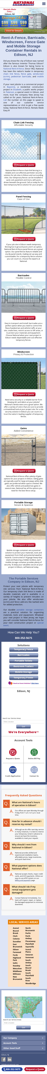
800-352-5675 (23, 637)
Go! (23, 726)
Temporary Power (23, 677)
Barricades (23, 276)
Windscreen (23, 353)
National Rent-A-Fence (13, 68)
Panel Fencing (23, 197)
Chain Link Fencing (23, 123)
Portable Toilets (23, 660)
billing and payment (23, 880)
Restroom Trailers (24, 666)
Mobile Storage (23, 671)
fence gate (26, 74)
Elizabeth (17, 89)
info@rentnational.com (10, 1064)
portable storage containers (30, 609)
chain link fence (11, 74)
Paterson (10, 92)
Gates (23, 429)
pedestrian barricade (21, 76)
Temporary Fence (23, 649)
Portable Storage (23, 503)
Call (5, 100)
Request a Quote (25, 165)
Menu (44, 3)
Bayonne (11, 87)
